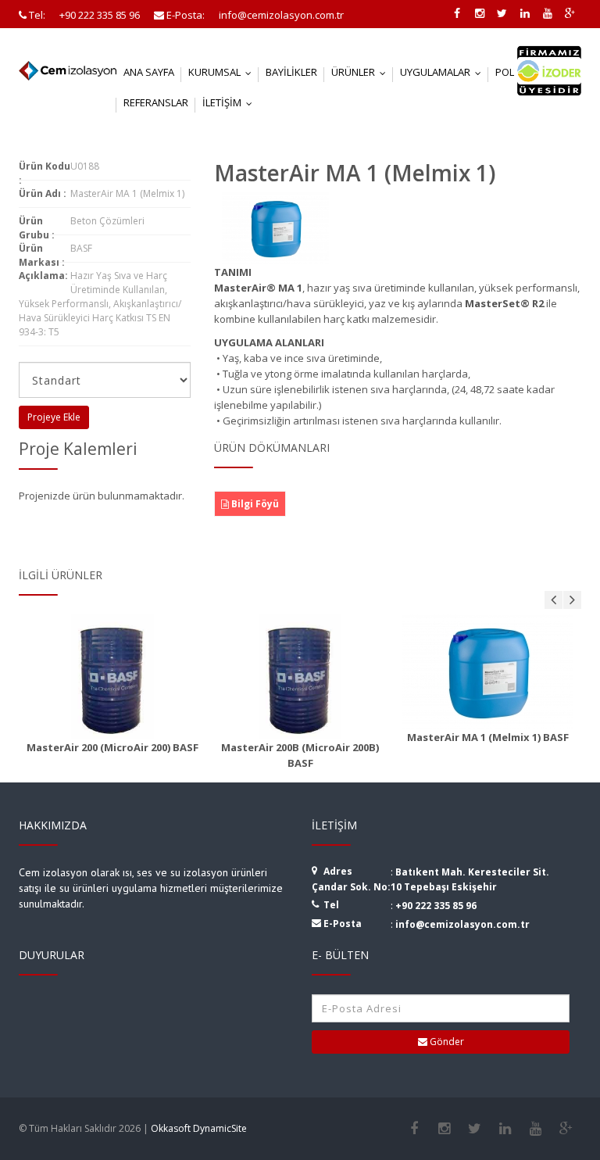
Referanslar (155, 102)
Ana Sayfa (148, 72)
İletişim (230, 102)
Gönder (445, 1041)
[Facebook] (413, 1128)
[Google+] (566, 1128)
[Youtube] (535, 1128)
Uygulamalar (444, 72)
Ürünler (362, 72)
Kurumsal (223, 72)
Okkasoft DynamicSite (199, 1128)
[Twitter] (474, 1128)
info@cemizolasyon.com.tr (462, 924)
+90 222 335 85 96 (436, 905)
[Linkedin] (505, 1128)
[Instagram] (444, 1128)
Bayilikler (291, 72)
